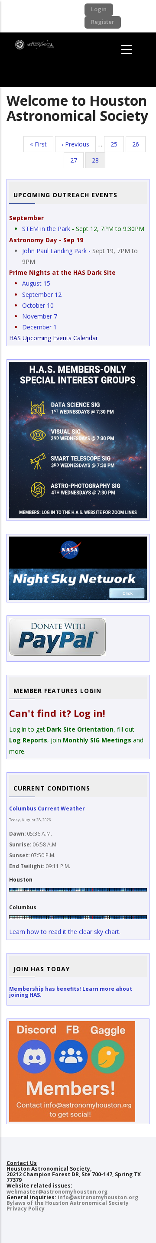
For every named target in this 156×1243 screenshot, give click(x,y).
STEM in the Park (46, 229)
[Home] (36, 43)
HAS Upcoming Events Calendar (53, 338)
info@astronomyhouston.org (98, 1197)
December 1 (39, 327)
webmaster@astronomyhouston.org (56, 1191)
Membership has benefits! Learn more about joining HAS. (70, 991)
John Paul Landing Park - (57, 251)
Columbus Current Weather (47, 808)
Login (99, 9)
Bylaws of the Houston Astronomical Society (67, 1203)
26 (139, 144)
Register (102, 22)
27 (77, 160)
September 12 (42, 294)
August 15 (36, 283)
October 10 (38, 305)
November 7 (39, 316)
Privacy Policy (25, 1208)
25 (117, 144)
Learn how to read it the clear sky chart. (64, 931)
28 (98, 162)
